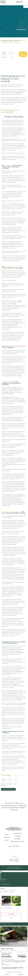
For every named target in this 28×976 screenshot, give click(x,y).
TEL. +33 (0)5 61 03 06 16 (14, 830)
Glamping (6, 837)
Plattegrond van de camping (17, 851)
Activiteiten (18, 833)
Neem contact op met (18, 841)
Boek (3, 2)
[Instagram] (14, 858)
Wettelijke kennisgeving (14, 867)
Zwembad (18, 838)
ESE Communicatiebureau (14, 868)
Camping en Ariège (7, 40)
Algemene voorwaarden (11, 851)
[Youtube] (18, 858)
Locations (17, 40)
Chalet (6, 840)
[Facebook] (10, 858)
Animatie (17, 836)
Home (6, 834)
